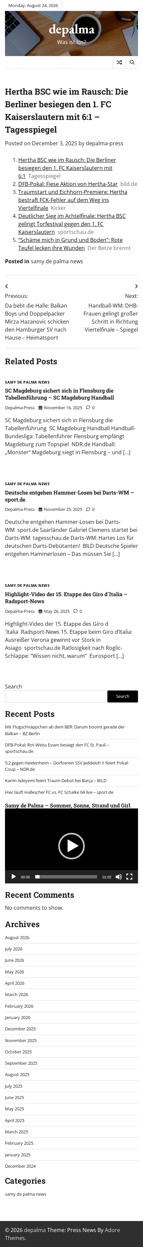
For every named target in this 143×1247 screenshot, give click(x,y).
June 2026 (14, 960)
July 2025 (13, 1086)
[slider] (66, 876)
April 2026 (14, 983)
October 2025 (18, 1052)
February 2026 (19, 1006)
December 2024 (20, 1166)
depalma (71, 28)
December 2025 (20, 1029)
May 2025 (14, 1109)
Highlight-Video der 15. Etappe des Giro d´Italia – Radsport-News (66, 598)
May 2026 (14, 972)
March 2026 (16, 994)
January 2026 (17, 1017)
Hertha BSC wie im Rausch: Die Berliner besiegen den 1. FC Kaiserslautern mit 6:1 (67, 168)
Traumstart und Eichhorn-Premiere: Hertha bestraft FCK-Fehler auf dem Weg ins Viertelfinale (72, 200)
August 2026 (17, 937)
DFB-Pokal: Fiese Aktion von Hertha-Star (68, 184)
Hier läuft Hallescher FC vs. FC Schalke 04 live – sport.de (59, 792)
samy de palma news (57, 261)
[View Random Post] (119, 62)
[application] (71, 845)
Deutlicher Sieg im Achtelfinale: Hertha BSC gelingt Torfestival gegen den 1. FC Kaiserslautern (72, 224)
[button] (71, 846)
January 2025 (17, 1155)
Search (13, 686)
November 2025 (21, 1040)
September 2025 (21, 1063)
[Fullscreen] (129, 876)
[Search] (131, 62)
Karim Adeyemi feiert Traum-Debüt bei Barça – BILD (55, 780)
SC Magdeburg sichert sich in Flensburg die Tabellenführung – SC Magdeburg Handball (59, 394)
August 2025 (17, 1074)
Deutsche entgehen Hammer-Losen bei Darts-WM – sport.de (69, 496)
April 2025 (14, 1120)
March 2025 (16, 1132)
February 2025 (19, 1143)
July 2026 (13, 949)
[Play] (13, 876)
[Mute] (118, 876)
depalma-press (104, 143)
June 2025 (14, 1097)
